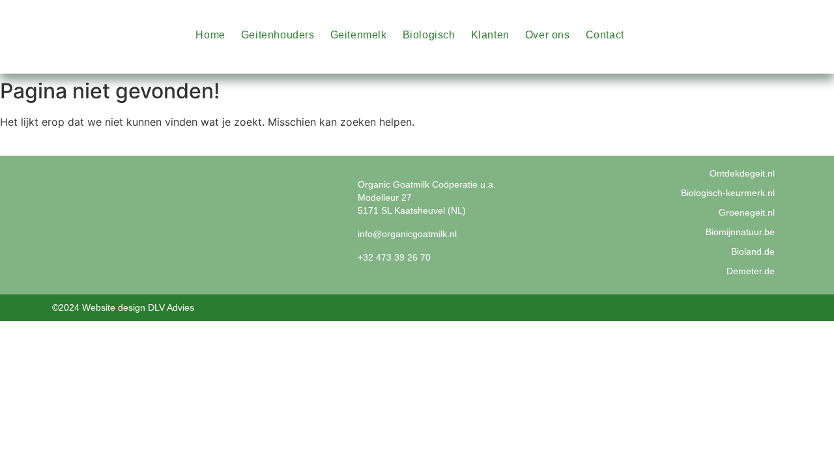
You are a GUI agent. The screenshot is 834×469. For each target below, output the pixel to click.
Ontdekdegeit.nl (742, 173)
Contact (605, 34)
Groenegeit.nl (747, 212)
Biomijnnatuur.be (740, 232)
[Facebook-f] (791, 21)
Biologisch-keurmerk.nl (728, 193)
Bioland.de (753, 251)
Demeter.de (750, 271)
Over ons (547, 34)
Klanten (490, 34)
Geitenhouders (278, 34)
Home (210, 34)
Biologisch (429, 34)
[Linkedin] (791, 49)
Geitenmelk (358, 34)
